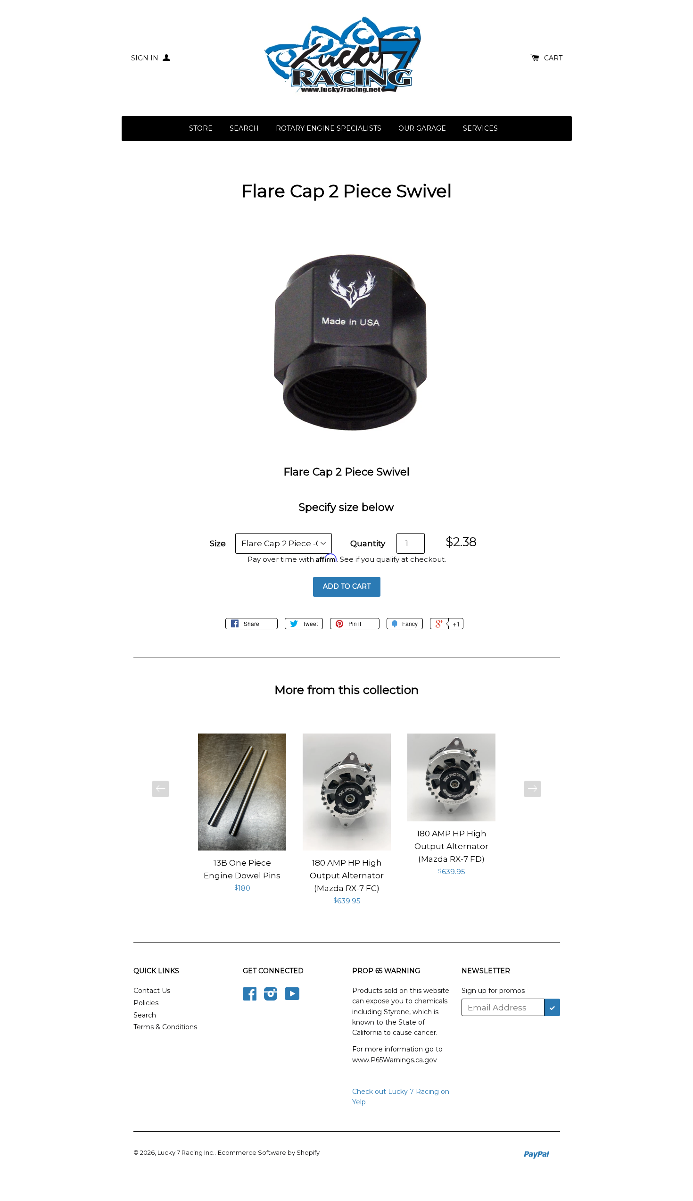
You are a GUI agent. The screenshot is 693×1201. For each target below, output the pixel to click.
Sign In (145, 58)
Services (480, 128)
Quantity (367, 543)
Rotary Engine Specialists (328, 128)
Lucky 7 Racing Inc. (185, 1152)
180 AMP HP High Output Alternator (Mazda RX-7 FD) (451, 846)
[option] (242, 814)
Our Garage (422, 128)
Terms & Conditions (165, 1027)
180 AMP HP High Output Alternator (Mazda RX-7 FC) (347, 875)
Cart (553, 58)
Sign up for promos (493, 990)
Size (218, 543)
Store (201, 128)
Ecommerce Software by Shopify (269, 1152)
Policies (145, 1003)
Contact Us (151, 990)
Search (244, 128)
